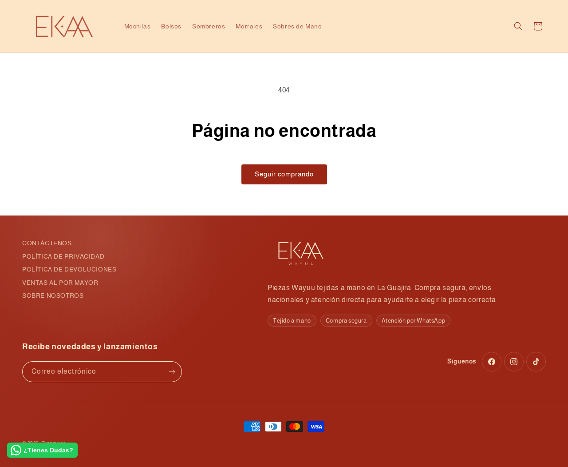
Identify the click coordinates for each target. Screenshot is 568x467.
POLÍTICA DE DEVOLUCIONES (69, 269)
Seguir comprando (284, 174)
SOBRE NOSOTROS (52, 295)
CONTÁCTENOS (47, 243)
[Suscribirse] (171, 371)
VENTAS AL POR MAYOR (60, 282)
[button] (518, 26)
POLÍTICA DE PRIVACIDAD (63, 256)
